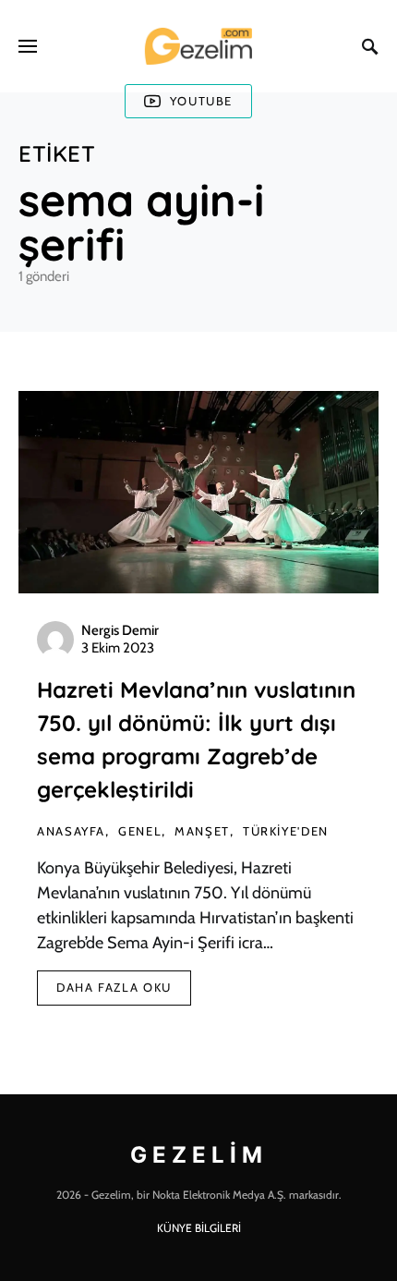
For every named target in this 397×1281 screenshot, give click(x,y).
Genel (140, 831)
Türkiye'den (286, 831)
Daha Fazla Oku (114, 987)
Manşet (202, 831)
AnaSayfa (71, 831)
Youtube (201, 100)
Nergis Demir (120, 630)
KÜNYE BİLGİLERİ (199, 1228)
